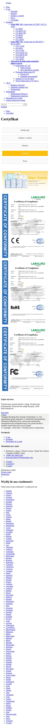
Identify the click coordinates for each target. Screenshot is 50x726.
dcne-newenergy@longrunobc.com (19, 457)
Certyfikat (14, 20)
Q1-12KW (20, 40)
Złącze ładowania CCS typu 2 (27, 81)
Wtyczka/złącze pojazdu (29, 70)
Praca (13, 18)
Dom (8, 7)
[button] (25, 130)
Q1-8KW (19, 37)
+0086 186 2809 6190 (14, 455)
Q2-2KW (19, 48)
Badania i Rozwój (18, 85)
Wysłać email (6, 472)
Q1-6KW (19, 35)
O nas (8, 9)
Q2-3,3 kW (20, 50)
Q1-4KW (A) (21, 31)
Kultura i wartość (17, 16)
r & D (8, 83)
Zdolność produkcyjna (19, 87)
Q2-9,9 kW (20, 57)
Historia (14, 14)
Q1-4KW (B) (21, 33)
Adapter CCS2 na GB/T (25, 79)
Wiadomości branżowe (19, 96)
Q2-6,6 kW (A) (21, 53)
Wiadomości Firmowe (19, 94)
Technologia (15, 89)
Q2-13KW (20, 59)
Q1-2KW (19, 29)
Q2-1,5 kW (20, 46)
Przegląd (14, 11)
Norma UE (24, 74)
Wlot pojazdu (25, 68)
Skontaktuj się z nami (14, 98)
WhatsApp (5, 474)
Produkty (9, 22)
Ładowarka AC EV (23, 66)
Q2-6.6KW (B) (21, 55)
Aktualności (10, 92)
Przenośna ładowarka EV (25, 72)
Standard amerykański (28, 76)
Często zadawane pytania (15, 100)
